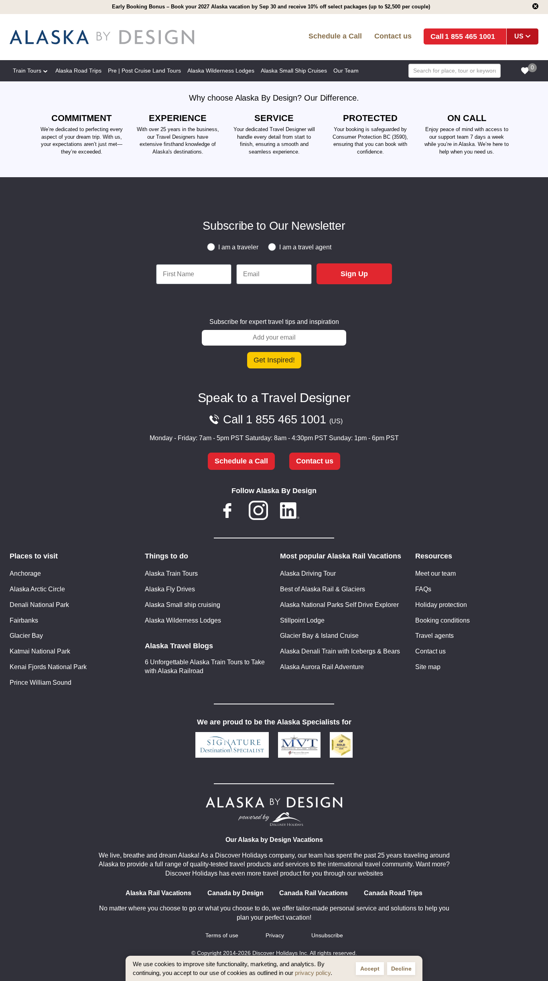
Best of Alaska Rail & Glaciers (322, 589)
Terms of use (221, 935)
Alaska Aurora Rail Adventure (322, 666)
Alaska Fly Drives (170, 589)
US (519, 36)
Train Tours (27, 70)
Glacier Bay (26, 635)
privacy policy (313, 972)
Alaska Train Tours (171, 573)
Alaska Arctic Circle (37, 589)
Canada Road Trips (393, 893)
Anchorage (25, 573)
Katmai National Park (40, 651)
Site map (427, 666)
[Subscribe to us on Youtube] (320, 512)
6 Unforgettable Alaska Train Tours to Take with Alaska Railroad (205, 667)
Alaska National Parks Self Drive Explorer (339, 604)
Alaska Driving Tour (308, 573)
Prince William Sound (40, 682)
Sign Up (354, 274)
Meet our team (435, 573)
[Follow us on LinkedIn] (289, 512)
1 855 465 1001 (470, 36)
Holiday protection (441, 604)
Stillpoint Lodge (302, 620)
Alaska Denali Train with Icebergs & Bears (340, 651)
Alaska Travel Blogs (179, 646)
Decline (401, 968)
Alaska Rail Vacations (158, 893)
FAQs (423, 589)
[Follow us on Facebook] (227, 512)
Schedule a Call (335, 36)
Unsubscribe (327, 935)
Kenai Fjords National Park (48, 666)
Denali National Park (39, 604)
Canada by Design (235, 893)
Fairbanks (24, 620)
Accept (370, 968)
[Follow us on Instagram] (258, 512)
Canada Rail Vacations (313, 893)
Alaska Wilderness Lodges (183, 620)
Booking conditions (442, 620)
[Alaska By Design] (116, 37)
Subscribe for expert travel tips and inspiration (274, 321)
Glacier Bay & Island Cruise (319, 635)
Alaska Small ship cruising (182, 604)
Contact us (393, 36)
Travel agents (434, 635)
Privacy (275, 935)
